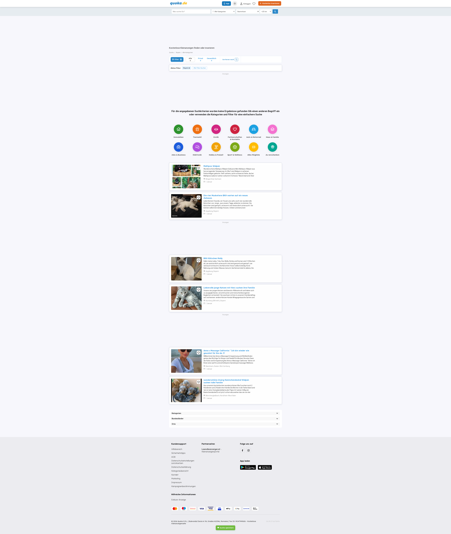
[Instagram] (248, 450)
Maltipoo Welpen (212, 166)
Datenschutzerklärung (181, 467)
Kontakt (174, 475)
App (227, 3)
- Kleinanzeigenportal (212, 450)
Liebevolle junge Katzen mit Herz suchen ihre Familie (229, 288)
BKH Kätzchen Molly (213, 258)
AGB (173, 457)
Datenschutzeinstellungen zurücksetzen (182, 461)
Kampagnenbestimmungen (183, 486)
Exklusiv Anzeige (178, 500)
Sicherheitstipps (178, 453)
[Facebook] (242, 450)
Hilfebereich (176, 449)
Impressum (176, 482)
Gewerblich (211, 59)
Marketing (175, 478)
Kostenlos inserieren (270, 3)
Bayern (185, 68)
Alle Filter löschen (200, 68)
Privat (200, 59)
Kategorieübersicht (179, 471)
